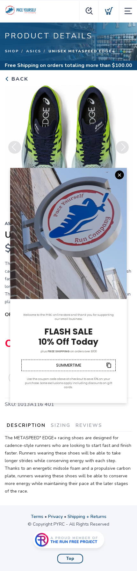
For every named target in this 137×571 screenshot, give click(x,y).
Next (122, 147)
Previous (14, 147)
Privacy (55, 517)
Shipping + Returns (87, 517)
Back (19, 79)
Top (70, 558)
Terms (37, 517)
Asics (33, 51)
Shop (12, 51)
